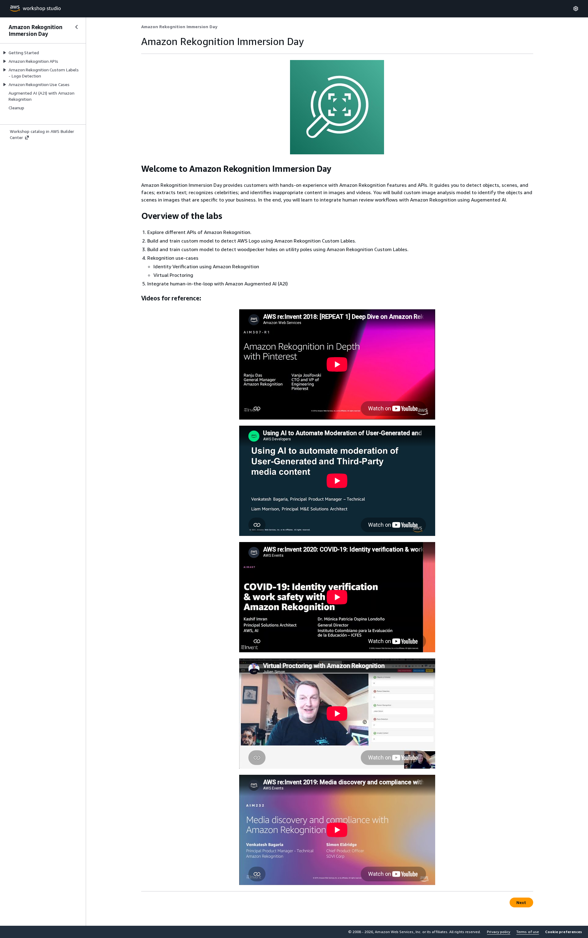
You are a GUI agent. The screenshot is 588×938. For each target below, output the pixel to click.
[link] (179, 27)
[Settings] (576, 8)
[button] (563, 931)
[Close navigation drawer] (76, 27)
